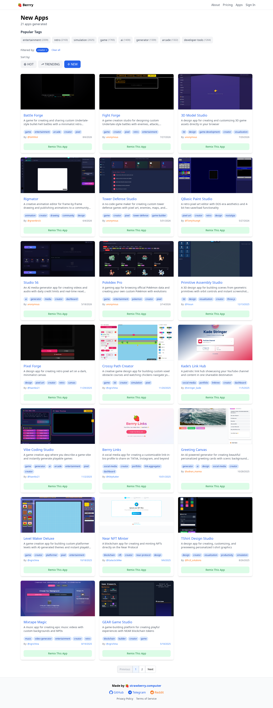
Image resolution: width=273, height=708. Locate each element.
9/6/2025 (166, 560)
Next (150, 669)
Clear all (56, 50)
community (68, 215)
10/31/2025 (165, 476)
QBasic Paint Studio (196, 199)
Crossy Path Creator (118, 366)
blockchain (109, 555)
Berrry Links (111, 449)
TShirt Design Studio (197, 538)
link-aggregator (152, 466)
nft (119, 555)
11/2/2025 (86, 476)
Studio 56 (31, 282)
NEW (74, 64)
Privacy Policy (125, 698)
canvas (71, 382)
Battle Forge (33, 115)
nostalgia (230, 215)
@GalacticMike (114, 560)
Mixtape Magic (35, 622)
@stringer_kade (193, 387)
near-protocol (143, 555)
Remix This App (57, 146)
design (192, 131)
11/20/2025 (165, 387)
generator (146, 40)
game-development (209, 131)
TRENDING (52, 64)
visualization (241, 131)
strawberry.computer (145, 686)
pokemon (137, 299)
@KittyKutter (112, 476)
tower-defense (140, 215)
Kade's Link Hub (193, 366)
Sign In (250, 5)
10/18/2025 (86, 560)
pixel (78, 131)
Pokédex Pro (112, 282)
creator (42, 50)
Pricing (228, 5)
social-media (189, 382)
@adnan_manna (193, 471)
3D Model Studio (194, 115)
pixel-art (187, 215)
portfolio (203, 382)
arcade (170, 40)
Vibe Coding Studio (39, 449)
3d (184, 131)
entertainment (35, 40)
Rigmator (31, 199)
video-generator (43, 638)
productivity (227, 555)
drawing (55, 215)
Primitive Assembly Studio (201, 282)
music (28, 638)
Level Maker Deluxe (39, 538)
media (48, 299)
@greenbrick (34, 220)
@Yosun (189, 304)
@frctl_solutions (193, 560)
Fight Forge (111, 115)
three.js (231, 299)
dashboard (71, 299)
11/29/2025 (86, 387)
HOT (30, 64)
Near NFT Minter (115, 538)
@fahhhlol (32, 137)
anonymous (112, 137)
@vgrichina (112, 387)
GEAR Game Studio (117, 622)
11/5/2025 (244, 387)
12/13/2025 (243, 304)
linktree (216, 382)
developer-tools (197, 40)
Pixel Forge (32, 366)
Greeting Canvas (194, 449)
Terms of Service (146, 698)
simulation (84, 40)
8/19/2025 (86, 643)
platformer (51, 555)
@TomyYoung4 (192, 220)
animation (30, 215)
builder (122, 638)
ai (125, 40)
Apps (239, 5)
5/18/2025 (165, 643)
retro (61, 40)
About (215, 5)
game (107, 40)
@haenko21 (33, 387)
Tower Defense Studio (119, 199)
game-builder (159, 215)
